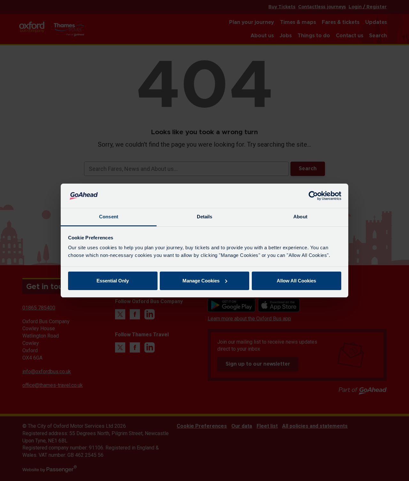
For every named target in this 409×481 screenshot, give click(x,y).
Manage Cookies (201, 280)
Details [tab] (204, 216)
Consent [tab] (108, 216)
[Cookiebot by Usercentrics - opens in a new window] (313, 195)
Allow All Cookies (296, 280)
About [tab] (300, 216)
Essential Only (112, 280)
